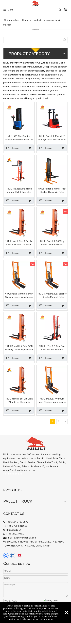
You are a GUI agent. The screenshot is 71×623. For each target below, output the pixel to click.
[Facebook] (6, 555)
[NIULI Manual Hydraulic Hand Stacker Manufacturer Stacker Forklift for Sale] (52, 380)
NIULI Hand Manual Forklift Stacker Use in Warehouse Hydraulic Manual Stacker (19, 295)
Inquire (15, 148)
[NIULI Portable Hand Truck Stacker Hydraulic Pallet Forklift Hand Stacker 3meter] (52, 170)
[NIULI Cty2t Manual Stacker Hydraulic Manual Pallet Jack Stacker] (52, 275)
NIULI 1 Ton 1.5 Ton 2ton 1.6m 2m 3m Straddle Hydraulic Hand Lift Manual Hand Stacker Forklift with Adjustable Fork (52, 348)
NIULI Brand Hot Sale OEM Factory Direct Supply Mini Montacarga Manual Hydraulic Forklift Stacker (19, 348)
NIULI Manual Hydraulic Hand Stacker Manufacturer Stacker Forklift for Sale (52, 400)
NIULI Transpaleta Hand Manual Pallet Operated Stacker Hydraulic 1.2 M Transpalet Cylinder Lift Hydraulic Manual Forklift (19, 190)
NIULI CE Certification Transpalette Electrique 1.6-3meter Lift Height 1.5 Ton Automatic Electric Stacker (19, 138)
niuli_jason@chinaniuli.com (22, 537)
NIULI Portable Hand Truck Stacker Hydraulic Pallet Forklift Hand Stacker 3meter (52, 190)
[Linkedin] (12, 555)
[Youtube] (19, 555)
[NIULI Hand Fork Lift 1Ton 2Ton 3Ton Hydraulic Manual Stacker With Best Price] (19, 380)
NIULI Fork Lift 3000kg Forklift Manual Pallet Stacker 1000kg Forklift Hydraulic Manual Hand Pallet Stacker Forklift (52, 243)
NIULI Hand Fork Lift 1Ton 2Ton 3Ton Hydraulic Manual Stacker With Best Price (19, 400)
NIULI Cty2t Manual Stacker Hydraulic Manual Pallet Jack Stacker (52, 295)
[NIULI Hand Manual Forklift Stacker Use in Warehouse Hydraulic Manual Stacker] (19, 275)
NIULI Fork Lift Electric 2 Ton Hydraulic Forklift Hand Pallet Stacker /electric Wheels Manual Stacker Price (52, 138)
